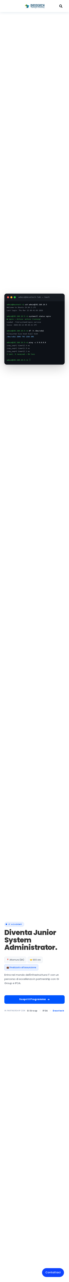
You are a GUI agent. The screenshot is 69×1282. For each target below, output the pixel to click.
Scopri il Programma (32, 999)
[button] (13, 6)
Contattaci (53, 1272)
